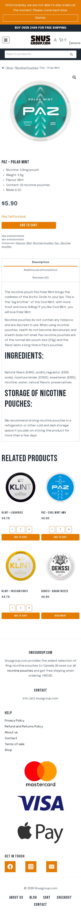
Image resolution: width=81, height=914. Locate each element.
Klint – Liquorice (12, 513)
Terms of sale (14, 744)
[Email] (51, 866)
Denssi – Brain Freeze (54, 591)
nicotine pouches (20, 670)
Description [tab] (40, 262)
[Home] (3, 68)
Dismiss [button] (40, 17)
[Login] (55, 40)
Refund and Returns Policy (24, 726)
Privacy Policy (14, 720)
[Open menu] (6, 40)
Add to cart (29, 225)
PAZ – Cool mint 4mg (53, 513)
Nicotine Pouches (43, 243)
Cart (47, 897)
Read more (60, 615)
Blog (33, 897)
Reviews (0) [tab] (40, 277)
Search (72, 54)
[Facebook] (10, 866)
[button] (74, 77)
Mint (29, 243)
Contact (11, 738)
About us (11, 732)
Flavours (20, 243)
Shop (8, 750)
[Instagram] (30, 866)
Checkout (64, 897)
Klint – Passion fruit (15, 591)
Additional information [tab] (40, 270)
